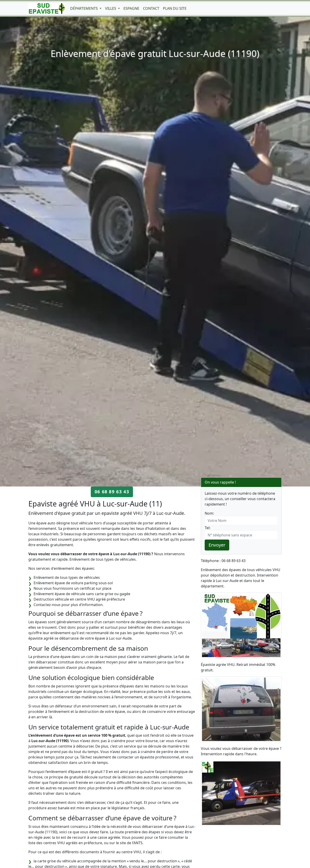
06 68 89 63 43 (112, 492)
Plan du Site (175, 8)
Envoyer (217, 545)
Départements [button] (84, 8)
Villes (111, 8)
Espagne (131, 8)
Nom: (209, 513)
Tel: (207, 527)
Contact (151, 8)
